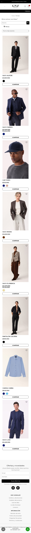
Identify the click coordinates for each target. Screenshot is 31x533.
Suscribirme (15, 481)
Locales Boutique (15, 505)
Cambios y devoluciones (15, 498)
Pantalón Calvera (9, 336)
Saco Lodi (6, 440)
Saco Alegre (7, 75)
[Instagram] (13, 488)
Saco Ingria (7, 232)
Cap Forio (6, 180)
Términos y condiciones (15, 520)
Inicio (13, 16)
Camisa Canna (7, 388)
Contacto (15, 507)
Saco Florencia (8, 283)
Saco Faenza (7, 127)
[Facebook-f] (18, 488)
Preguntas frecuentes (15, 518)
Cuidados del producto (15, 500)
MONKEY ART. (16, 529)
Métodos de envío (15, 513)
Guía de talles (15, 502)
